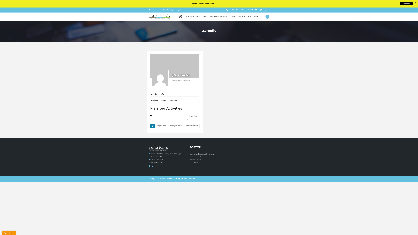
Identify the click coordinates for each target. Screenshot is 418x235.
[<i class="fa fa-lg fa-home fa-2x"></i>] (180, 17)
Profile (162, 94)
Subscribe (406, 4)
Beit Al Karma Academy (241, 17)
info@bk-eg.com (263, 10)
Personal (154, 101)
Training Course (195, 160)
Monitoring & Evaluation (196, 17)
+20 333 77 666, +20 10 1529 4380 (241, 10)
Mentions (164, 101)
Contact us (194, 162)
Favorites (173, 101)
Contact (258, 17)
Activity (154, 94)
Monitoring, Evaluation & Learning (202, 154)
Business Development (219, 17)
